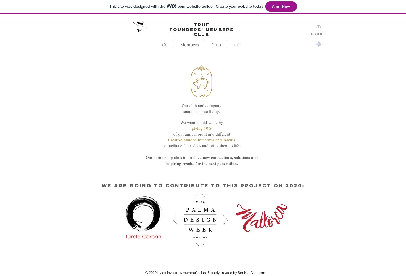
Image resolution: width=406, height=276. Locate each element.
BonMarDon (247, 272)
